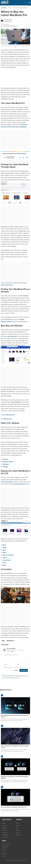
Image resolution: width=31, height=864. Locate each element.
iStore (4, 550)
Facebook (4, 825)
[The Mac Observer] (5, 2)
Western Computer (8, 555)
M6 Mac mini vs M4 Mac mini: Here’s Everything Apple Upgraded (14, 777)
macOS (4, 854)
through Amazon (20, 484)
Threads (4, 830)
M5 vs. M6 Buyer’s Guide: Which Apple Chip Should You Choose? (15, 716)
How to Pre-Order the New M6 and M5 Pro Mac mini (14, 807)
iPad (17, 832)
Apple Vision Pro (6, 844)
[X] (20, 157)
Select (4, 552)
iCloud (3, 856)
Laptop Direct (7, 560)
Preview (16, 670)
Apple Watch (5, 846)
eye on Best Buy (12, 336)
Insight (5, 547)
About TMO (5, 835)
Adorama (5, 459)
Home (4, 7)
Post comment (24, 670)
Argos (4, 565)
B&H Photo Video (8, 462)
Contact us (4, 832)
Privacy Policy (5, 837)
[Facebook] (26, 157)
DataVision (6, 464)
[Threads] (23, 157)
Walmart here (8, 419)
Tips (9, 7)
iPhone (18, 830)
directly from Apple (6, 482)
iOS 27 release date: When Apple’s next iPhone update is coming (15, 746)
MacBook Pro (10, 640)
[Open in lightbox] (15, 203)
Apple (3, 640)
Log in (12, 651)
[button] (26, 2)
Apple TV (4, 849)
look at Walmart (16, 402)
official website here (7, 285)
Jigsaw (5, 558)
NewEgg (5, 467)
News (17, 823)
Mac (17, 828)
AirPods (18, 835)
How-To (18, 825)
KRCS (4, 545)
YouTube (4, 828)
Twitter (3, 823)
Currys (4, 563)
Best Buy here (11, 415)
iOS (3, 851)
